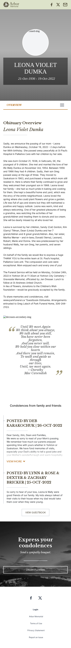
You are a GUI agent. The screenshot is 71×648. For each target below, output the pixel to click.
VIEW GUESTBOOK (35, 512)
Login (35, 609)
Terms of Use (36, 623)
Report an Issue (36, 637)
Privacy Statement (36, 630)
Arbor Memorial (36, 616)
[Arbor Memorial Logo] (11, 4)
